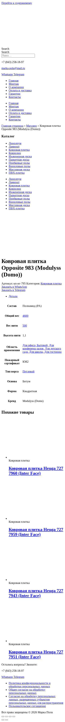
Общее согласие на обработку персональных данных (27, 691)
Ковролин (15, 153)
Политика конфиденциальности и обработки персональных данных (30, 685)
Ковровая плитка (19, 149)
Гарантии (14, 93)
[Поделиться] (10, 716)
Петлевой (28, 371)
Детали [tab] (13, 296)
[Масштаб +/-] (2, 716)
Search (5, 48)
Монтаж (14, 83)
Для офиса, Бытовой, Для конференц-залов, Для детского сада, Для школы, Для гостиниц (42, 348)
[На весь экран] (6, 716)
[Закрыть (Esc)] (13, 716)
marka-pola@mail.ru (13, 68)
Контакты (15, 97)
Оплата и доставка (20, 90)
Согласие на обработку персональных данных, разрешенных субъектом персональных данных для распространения (36, 699)
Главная (13, 80)
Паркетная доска (19, 159)
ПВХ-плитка (17, 172)
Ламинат (14, 146)
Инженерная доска (20, 156)
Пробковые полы (19, 162)
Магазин (31, 125)
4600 (25, 315)
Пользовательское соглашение (27, 706)
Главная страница (12, 125)
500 (25, 325)
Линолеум (15, 143)
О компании (16, 87)
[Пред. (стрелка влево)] (2, 719)
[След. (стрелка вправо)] (6, 719)
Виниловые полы (19, 166)
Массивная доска (19, 169)
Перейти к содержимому (16, 3)
